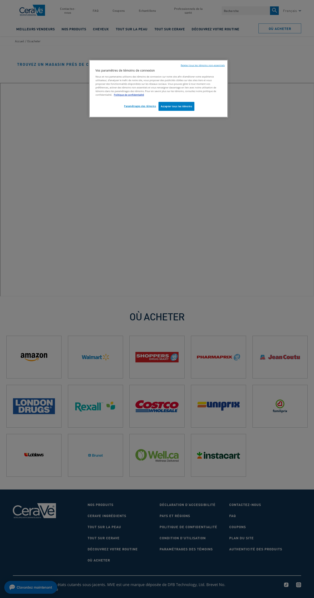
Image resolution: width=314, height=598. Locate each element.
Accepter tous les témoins (176, 106)
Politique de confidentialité (129, 94)
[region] (158, 88)
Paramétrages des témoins (140, 106)
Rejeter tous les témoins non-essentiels (203, 65)
